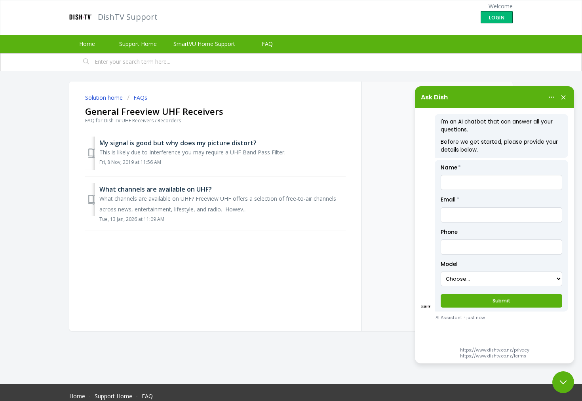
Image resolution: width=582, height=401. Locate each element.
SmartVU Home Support (204, 44)
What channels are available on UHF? (155, 189)
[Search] (86, 62)
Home (87, 44)
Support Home (138, 44)
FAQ (267, 44)
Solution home (104, 97)
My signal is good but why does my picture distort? (178, 143)
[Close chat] (563, 382)
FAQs (140, 97)
